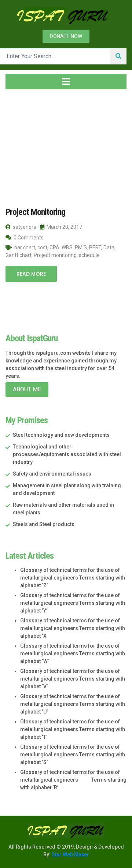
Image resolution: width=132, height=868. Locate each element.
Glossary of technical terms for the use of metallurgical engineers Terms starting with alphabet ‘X (72, 628)
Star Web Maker (70, 854)
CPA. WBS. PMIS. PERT (75, 247)
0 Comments (28, 238)
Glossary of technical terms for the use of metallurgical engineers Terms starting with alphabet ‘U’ (72, 704)
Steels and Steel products (43, 524)
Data (108, 247)
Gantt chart (19, 255)
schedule (89, 255)
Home (20, 138)
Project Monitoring (35, 212)
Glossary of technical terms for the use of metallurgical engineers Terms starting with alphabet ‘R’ (73, 779)
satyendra (24, 227)
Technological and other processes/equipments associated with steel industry (67, 454)
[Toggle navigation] (66, 81)
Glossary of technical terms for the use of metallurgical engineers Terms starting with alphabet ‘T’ (72, 729)
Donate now (66, 36)
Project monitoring (55, 255)
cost (42, 247)
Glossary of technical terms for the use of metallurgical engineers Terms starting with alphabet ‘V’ (72, 678)
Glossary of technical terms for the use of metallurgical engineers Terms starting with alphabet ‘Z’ (72, 577)
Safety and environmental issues (52, 474)
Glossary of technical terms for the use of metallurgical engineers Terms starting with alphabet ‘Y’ (72, 603)
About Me (27, 389)
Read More (31, 273)
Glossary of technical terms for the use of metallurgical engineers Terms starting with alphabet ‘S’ (72, 754)
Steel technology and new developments (61, 435)
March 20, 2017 (63, 227)
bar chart (24, 247)
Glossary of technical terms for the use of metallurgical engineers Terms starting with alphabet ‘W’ (72, 653)
